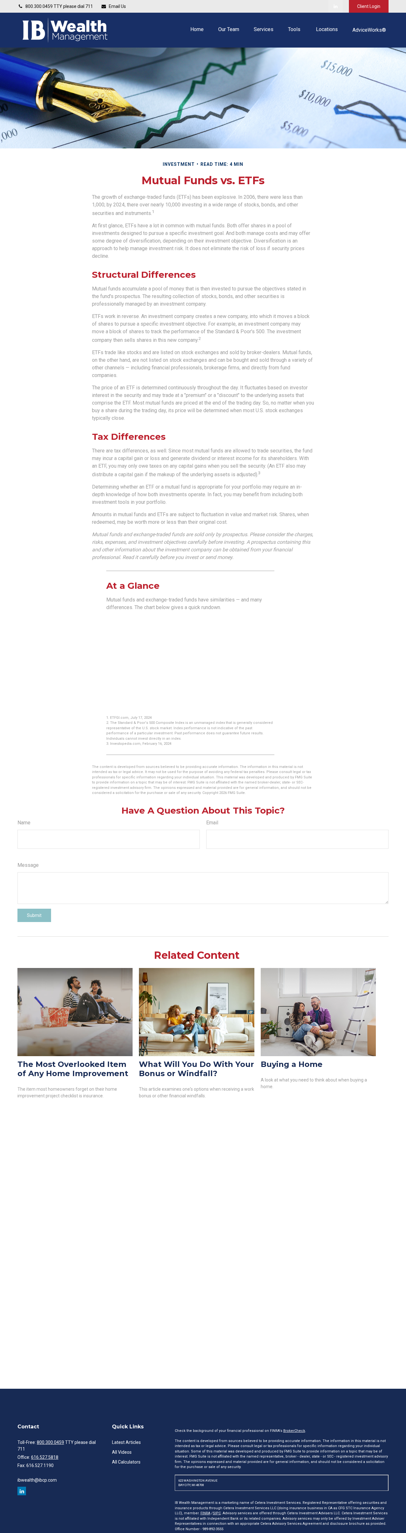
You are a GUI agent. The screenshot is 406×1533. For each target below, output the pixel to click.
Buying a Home (292, 1064)
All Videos (122, 1452)
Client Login (368, 6)
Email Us (117, 6)
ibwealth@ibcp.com (37, 1480)
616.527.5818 (44, 1457)
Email (212, 823)
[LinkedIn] (335, 6)
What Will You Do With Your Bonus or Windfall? (196, 1069)
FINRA (205, 1513)
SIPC (217, 1513)
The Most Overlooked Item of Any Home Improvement (72, 1069)
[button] (197, 29)
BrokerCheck (294, 1431)
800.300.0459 (50, 1442)
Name (23, 823)
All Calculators (126, 1462)
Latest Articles (126, 1442)
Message (28, 865)
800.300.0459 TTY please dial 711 (59, 6)
